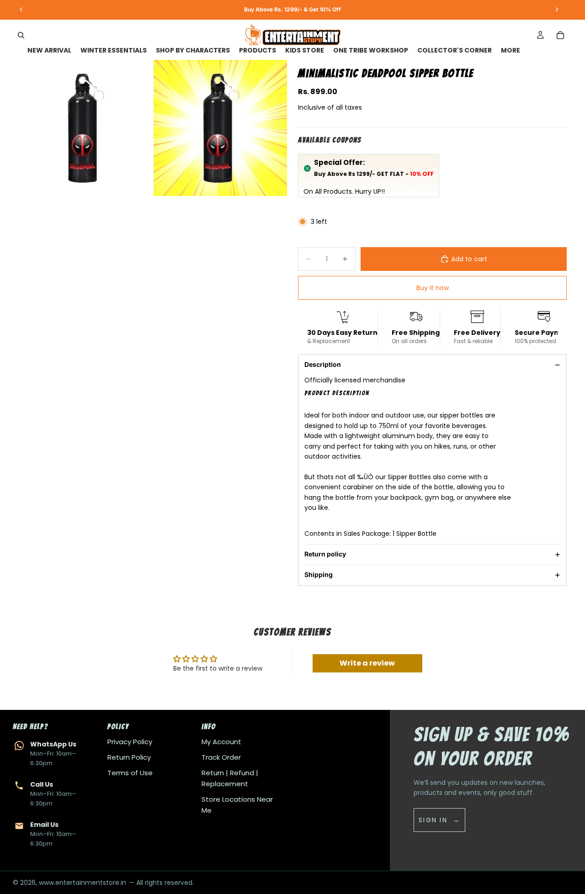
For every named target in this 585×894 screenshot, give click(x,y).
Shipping (318, 574)
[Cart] (560, 35)
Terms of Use (130, 773)
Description (322, 364)
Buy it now (432, 287)
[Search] (21, 35)
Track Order (221, 757)
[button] (408, 393)
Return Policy (129, 757)
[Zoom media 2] (220, 128)
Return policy (325, 554)
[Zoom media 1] (85, 128)
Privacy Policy (129, 741)
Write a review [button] (367, 663)
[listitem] (510, 50)
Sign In (433, 820)
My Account (221, 741)
